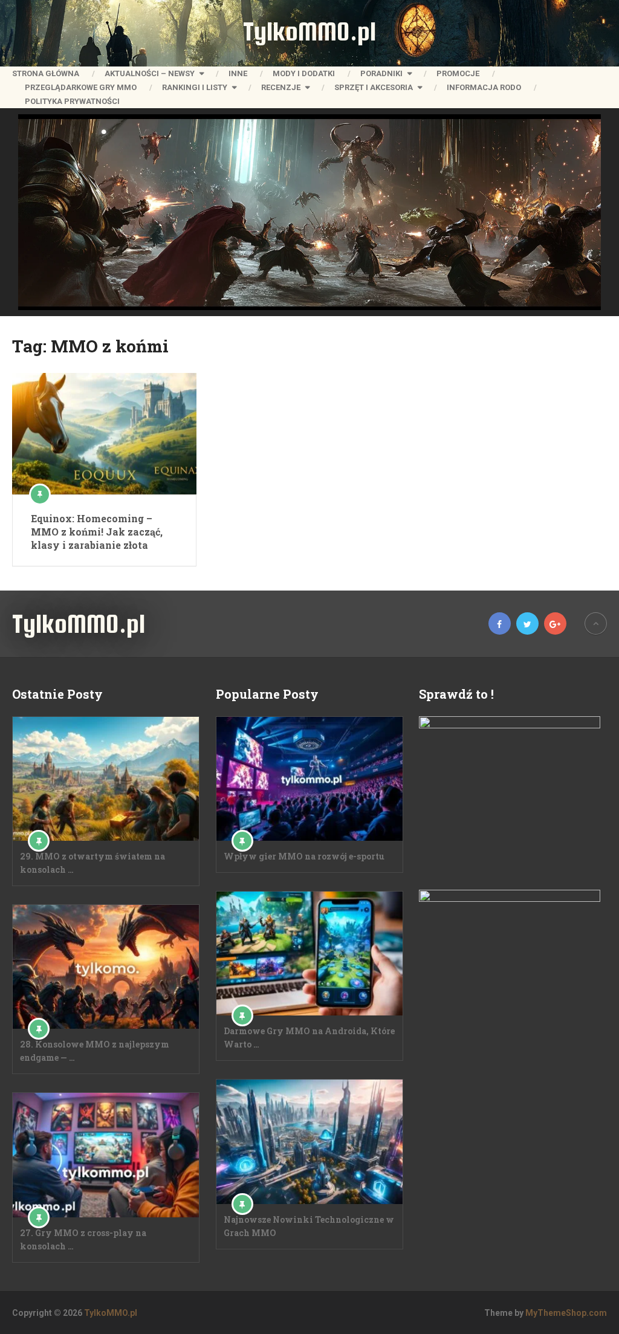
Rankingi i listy (194, 87)
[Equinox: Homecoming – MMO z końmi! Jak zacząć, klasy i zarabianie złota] (104, 433)
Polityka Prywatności (72, 101)
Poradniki (381, 73)
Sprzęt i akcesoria (373, 87)
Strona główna (45, 73)
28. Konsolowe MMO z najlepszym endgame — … (94, 1050)
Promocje (457, 73)
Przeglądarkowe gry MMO (81, 87)
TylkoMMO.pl (309, 31)
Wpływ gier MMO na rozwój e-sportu (304, 856)
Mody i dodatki (304, 73)
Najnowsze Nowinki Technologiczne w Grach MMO (309, 1226)
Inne (237, 73)
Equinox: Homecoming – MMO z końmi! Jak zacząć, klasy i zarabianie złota (97, 532)
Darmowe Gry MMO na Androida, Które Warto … (309, 1037)
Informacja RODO (484, 87)
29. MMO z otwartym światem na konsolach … (92, 862)
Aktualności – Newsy (150, 73)
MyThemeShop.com (566, 1313)
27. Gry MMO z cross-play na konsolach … (83, 1239)
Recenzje (280, 87)
